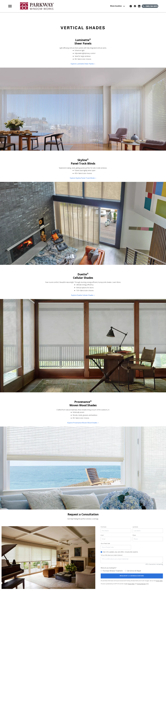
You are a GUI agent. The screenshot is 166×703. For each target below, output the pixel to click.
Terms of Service (141, 584)
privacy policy (159, 581)
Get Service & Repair (134, 571)
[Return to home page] (47, 6)
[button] (10, 6)
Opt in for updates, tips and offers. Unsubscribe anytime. (120, 552)
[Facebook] (135, 6)
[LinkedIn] (139, 6)
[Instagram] (130, 6)
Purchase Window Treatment (113, 571)
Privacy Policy (131, 584)
